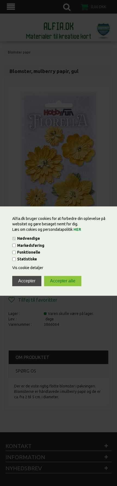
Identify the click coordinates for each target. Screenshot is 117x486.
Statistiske (27, 259)
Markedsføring (30, 245)
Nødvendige (28, 238)
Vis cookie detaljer (27, 268)
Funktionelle (28, 252)
